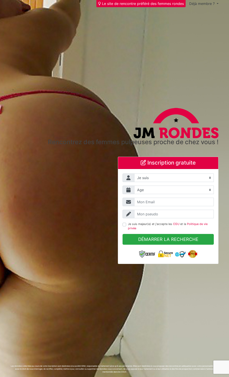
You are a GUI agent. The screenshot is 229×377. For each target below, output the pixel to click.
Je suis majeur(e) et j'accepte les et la (168, 226)
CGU (176, 224)
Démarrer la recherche (168, 239)
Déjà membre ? (202, 3)
